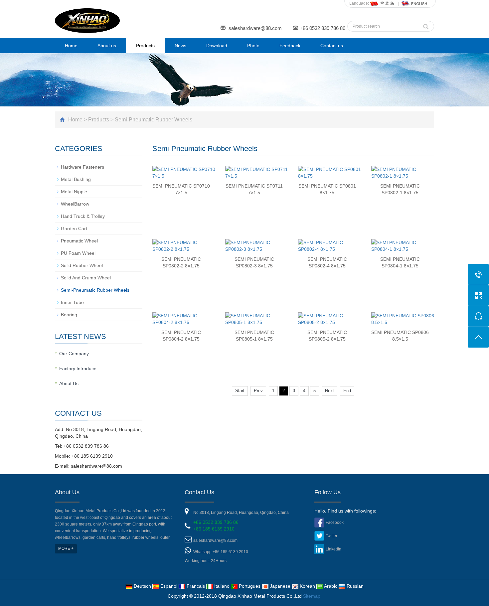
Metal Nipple (74, 191)
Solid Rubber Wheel (82, 265)
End (347, 390)
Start (239, 390)
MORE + (66, 548)
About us (106, 45)
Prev (258, 390)
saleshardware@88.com (255, 28)
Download (216, 45)
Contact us (331, 45)
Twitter (331, 535)
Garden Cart (74, 228)
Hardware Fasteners (82, 167)
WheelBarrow (75, 204)
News (180, 45)
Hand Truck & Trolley (83, 216)
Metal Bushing (76, 179)
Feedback (289, 45)
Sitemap (311, 596)
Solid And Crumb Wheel (86, 277)
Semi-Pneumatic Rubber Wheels (153, 119)
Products (145, 45)
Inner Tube (72, 302)
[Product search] (426, 25)
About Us (69, 383)
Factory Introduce (77, 368)
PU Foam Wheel (78, 253)
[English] (414, 3)
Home (71, 45)
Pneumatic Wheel (79, 240)
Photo (253, 45)
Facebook (335, 522)
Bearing (69, 314)
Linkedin (333, 549)
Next (329, 390)
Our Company (74, 353)
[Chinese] (383, 3)
